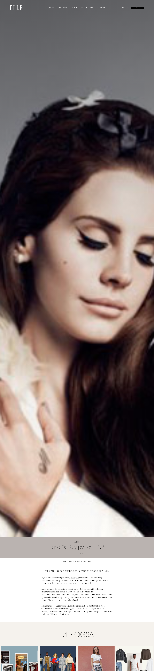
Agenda (101, 8)
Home (65, 561)
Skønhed (62, 8)
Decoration (87, 8)
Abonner (138, 8)
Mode (51, 8)
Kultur (74, 8)
